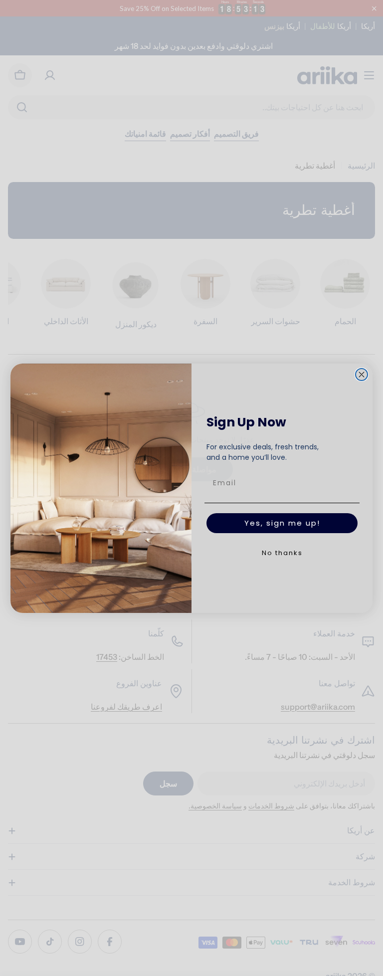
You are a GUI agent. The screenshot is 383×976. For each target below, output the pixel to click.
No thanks (282, 553)
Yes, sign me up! (282, 523)
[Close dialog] (362, 375)
